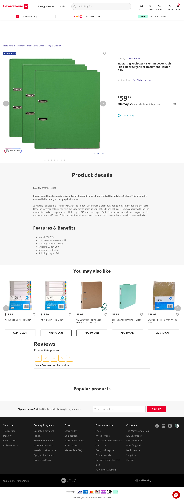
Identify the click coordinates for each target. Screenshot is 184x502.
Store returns (72, 445)
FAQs (98, 430)
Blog (98, 464)
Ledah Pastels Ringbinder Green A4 (126, 321)
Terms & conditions (44, 440)
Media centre (133, 450)
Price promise (103, 435)
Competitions (72, 435)
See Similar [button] (15, 150)
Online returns (10, 445)
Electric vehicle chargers (108, 460)
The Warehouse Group (138, 430)
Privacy (37, 435)
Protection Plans (42, 460)
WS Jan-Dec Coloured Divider (18, 320)
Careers (130, 460)
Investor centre (134, 440)
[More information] (174, 104)
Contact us (101, 445)
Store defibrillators (74, 440)
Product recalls (103, 455)
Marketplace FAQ (73, 450)
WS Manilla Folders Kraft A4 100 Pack (162, 321)
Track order (9, 430)
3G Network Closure (106, 469)
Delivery (7, 435)
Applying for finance (44, 455)
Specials (62, 6)
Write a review (144, 80)
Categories (45, 6)
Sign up (156, 409)
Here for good (133, 445)
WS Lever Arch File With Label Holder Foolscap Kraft (89, 321)
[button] (170, 7)
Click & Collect (10, 440)
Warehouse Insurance (45, 450)
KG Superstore (133, 58)
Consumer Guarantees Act (109, 440)
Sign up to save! (26, 409)
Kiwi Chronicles (134, 435)
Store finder (71, 430)
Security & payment (44, 430)
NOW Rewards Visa (43, 445)
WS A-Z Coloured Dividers (52, 320)
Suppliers (131, 455)
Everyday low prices (105, 450)
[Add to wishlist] (104, 54)
